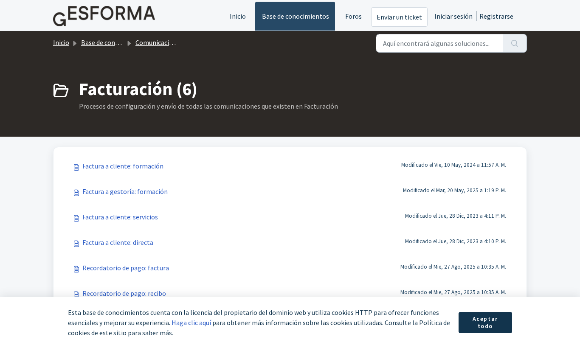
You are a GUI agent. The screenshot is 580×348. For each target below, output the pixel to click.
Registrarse (496, 16)
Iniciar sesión (453, 16)
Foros (353, 16)
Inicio (238, 16)
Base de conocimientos (295, 16)
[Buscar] (515, 43)
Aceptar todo (485, 322)
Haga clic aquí (191, 322)
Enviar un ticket (399, 17)
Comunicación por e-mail (171, 42)
